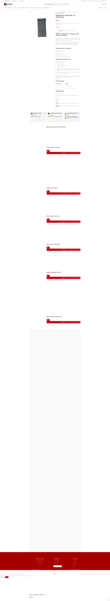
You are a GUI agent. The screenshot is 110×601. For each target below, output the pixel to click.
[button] (80, 117)
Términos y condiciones (40, 563)
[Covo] (55, 285)
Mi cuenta (75, 560)
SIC (39, 566)
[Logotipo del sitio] (8, 4)
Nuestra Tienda (57, 563)
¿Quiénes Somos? (57, 560)
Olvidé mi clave (75, 563)
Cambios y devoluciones (40, 560)
